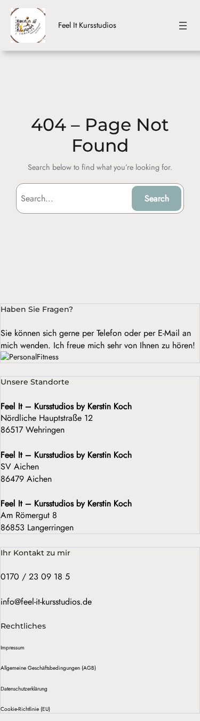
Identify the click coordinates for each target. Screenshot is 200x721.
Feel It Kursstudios (87, 25)
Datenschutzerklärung (24, 689)
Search (157, 198)
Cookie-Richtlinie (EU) (25, 709)
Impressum (13, 648)
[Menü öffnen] (183, 25)
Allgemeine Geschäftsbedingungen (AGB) (48, 668)
